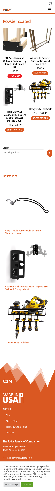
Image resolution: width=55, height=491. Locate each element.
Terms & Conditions (16, 426)
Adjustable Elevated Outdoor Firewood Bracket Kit (40, 61)
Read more (14, 76)
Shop (8, 415)
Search (6, 147)
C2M (7, 381)
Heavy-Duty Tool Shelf (40, 109)
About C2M (11, 421)
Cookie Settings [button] (11, 484)
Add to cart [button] (40, 73)
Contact (10, 432)
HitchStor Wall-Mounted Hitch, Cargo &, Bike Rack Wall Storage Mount (15, 116)
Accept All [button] (27, 484)
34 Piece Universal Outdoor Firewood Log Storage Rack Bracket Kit (14, 62)
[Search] (49, 153)
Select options (40, 118)
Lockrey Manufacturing (19, 457)
